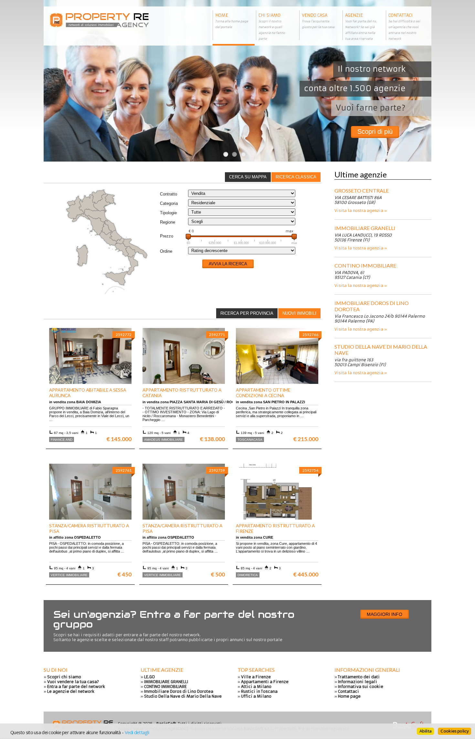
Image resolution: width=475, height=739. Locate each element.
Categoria (169, 203)
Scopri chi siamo (64, 676)
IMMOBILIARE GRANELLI (364, 228)
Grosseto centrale (361, 190)
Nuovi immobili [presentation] (299, 313)
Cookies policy (454, 731)
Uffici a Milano (256, 696)
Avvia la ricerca (228, 263)
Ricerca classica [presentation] (296, 176)
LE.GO (149, 676)
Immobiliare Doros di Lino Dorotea (371, 306)
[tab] (296, 177)
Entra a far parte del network (76, 686)
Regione (167, 222)
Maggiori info (384, 614)
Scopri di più (375, 131)
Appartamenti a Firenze (265, 681)
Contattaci (348, 691)
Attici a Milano (256, 686)
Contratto (168, 194)
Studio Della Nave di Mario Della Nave (380, 349)
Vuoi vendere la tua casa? (73, 681)
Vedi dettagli (137, 732)
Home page (349, 696)
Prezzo (166, 236)
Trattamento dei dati (359, 676)
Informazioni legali (357, 681)
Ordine (166, 251)
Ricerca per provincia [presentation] (246, 313)
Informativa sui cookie (360, 686)
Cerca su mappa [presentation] (248, 176)
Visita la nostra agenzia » (360, 210)
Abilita (425, 731)
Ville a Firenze (256, 676)
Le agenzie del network (70, 691)
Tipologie (168, 212)
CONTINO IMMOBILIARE (365, 265)
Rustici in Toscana (259, 691)
